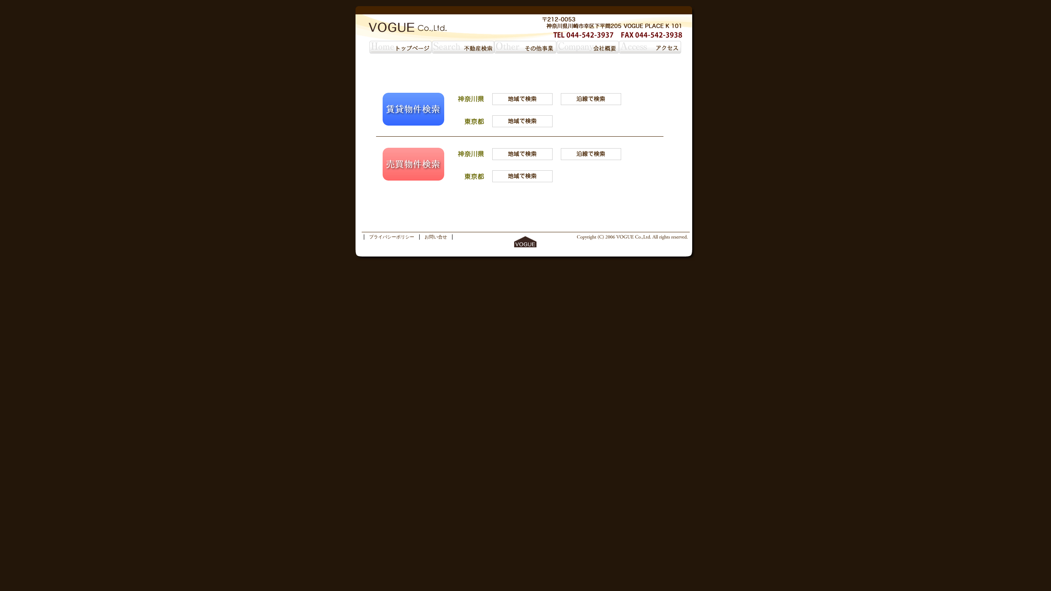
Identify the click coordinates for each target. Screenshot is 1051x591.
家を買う (463, 47)
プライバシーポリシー (392, 236)
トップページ (400, 47)
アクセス (650, 47)
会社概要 (588, 47)
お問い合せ (436, 236)
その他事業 (525, 47)
